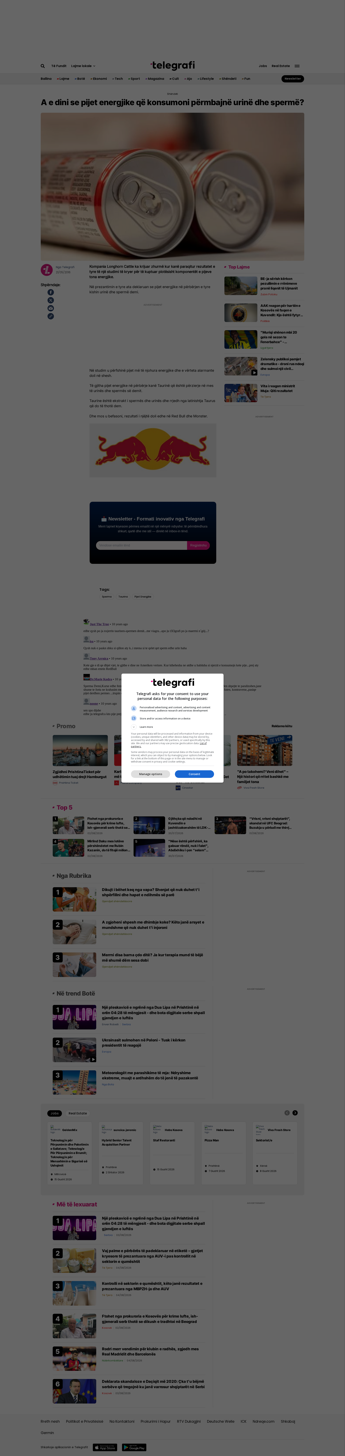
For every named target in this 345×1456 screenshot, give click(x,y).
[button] (172, 727)
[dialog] (172, 728)
